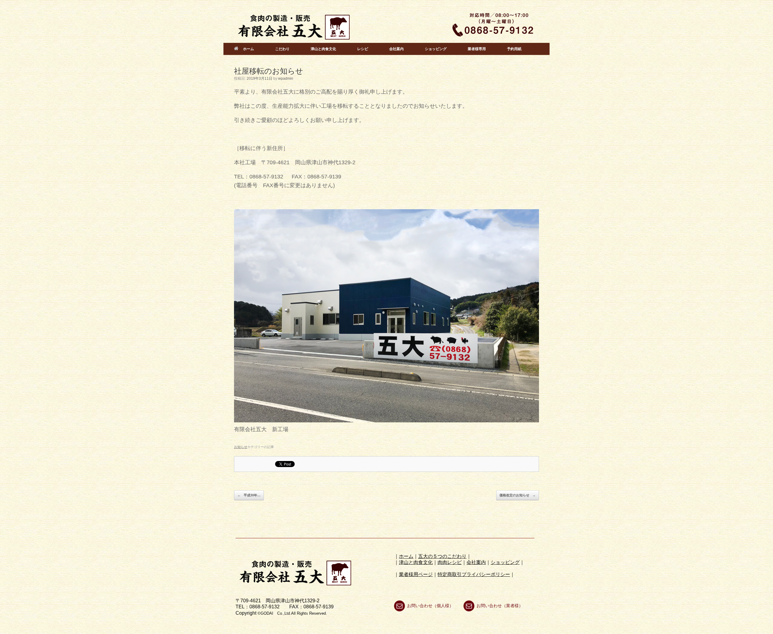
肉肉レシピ (450, 562)
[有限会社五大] (294, 24)
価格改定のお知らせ (517, 495)
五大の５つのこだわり (442, 556)
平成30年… (249, 495)
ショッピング (436, 49)
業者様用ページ (416, 574)
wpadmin (285, 78)
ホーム (248, 49)
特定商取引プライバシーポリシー (474, 574)
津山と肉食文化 (323, 49)
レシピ (362, 49)
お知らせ (240, 447)
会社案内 (396, 49)
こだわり (282, 49)
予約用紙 (514, 49)
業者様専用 (477, 49)
